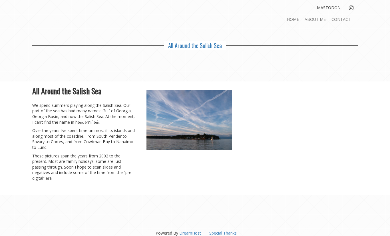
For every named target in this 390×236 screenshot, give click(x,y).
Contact (341, 19)
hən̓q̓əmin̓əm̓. (87, 122)
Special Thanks (223, 233)
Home (293, 19)
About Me (315, 19)
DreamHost (190, 233)
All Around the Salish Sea (195, 45)
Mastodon (329, 7)
